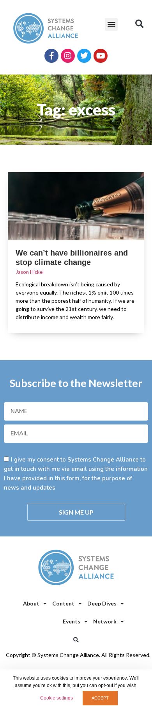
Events (71, 621)
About (31, 603)
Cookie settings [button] (56, 698)
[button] (111, 24)
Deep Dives (102, 603)
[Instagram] (68, 56)
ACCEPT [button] (100, 698)
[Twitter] (84, 56)
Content (63, 603)
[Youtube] (101, 56)
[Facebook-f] (51, 56)
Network (105, 621)
